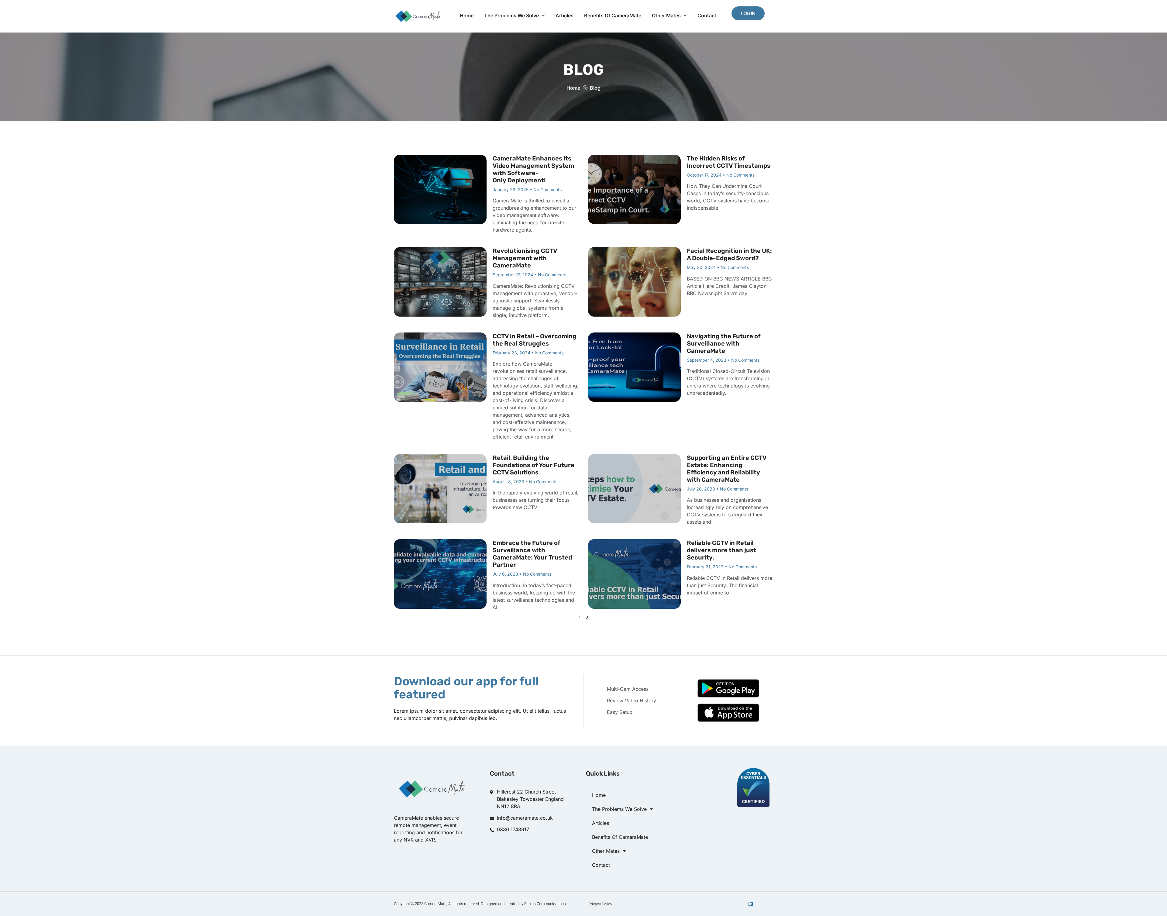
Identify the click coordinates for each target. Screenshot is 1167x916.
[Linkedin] (750, 903)
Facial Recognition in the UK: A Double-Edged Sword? (729, 254)
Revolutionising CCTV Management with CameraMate (525, 258)
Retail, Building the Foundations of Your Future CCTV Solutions (533, 465)
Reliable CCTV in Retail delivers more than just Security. (721, 550)
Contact (706, 15)
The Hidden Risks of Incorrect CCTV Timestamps (728, 162)
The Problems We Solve (511, 15)
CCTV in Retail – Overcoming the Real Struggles (535, 339)
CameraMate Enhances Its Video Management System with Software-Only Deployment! (533, 169)
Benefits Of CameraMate (612, 15)
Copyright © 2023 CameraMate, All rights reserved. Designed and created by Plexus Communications (480, 904)
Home (466, 15)
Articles (564, 15)
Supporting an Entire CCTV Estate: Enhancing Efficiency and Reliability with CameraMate (726, 468)
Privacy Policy (600, 904)
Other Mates (666, 15)
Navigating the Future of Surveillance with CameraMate (724, 343)
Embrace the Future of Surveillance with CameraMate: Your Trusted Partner (532, 553)
